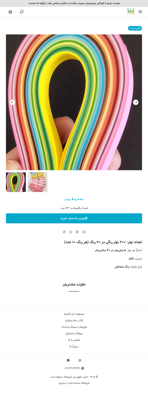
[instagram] (80, 360)
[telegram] (70, 232)
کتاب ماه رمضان (74, 320)
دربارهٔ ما (74, 346)
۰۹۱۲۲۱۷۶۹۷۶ (72, 368)
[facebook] (83, 232)
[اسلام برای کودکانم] (131, 12)
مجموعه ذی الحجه (74, 313)
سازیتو (62, 383)
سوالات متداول (74, 333)
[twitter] (77, 232)
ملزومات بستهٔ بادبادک (74, 327)
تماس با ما (74, 340)
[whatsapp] (64, 232)
